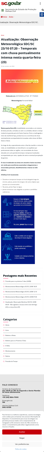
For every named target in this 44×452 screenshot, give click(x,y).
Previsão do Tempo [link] (11, 361)
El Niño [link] (7, 346)
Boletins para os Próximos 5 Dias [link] (15, 341)
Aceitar (22, 432)
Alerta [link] (7, 325)
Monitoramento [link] (10, 351)
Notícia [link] (7, 356)
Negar (22, 438)
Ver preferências (22, 444)
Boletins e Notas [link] (10, 335)
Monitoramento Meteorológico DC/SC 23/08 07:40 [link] (21, 297)
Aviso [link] (11, 17)
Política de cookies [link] (21, 449)
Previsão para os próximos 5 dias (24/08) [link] (18, 281)
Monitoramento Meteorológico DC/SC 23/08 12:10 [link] (21, 292)
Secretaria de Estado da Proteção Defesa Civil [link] (20, 10)
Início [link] (5, 17)
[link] (11, 3)
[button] (32, 3)
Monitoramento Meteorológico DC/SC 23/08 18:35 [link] (21, 286)
